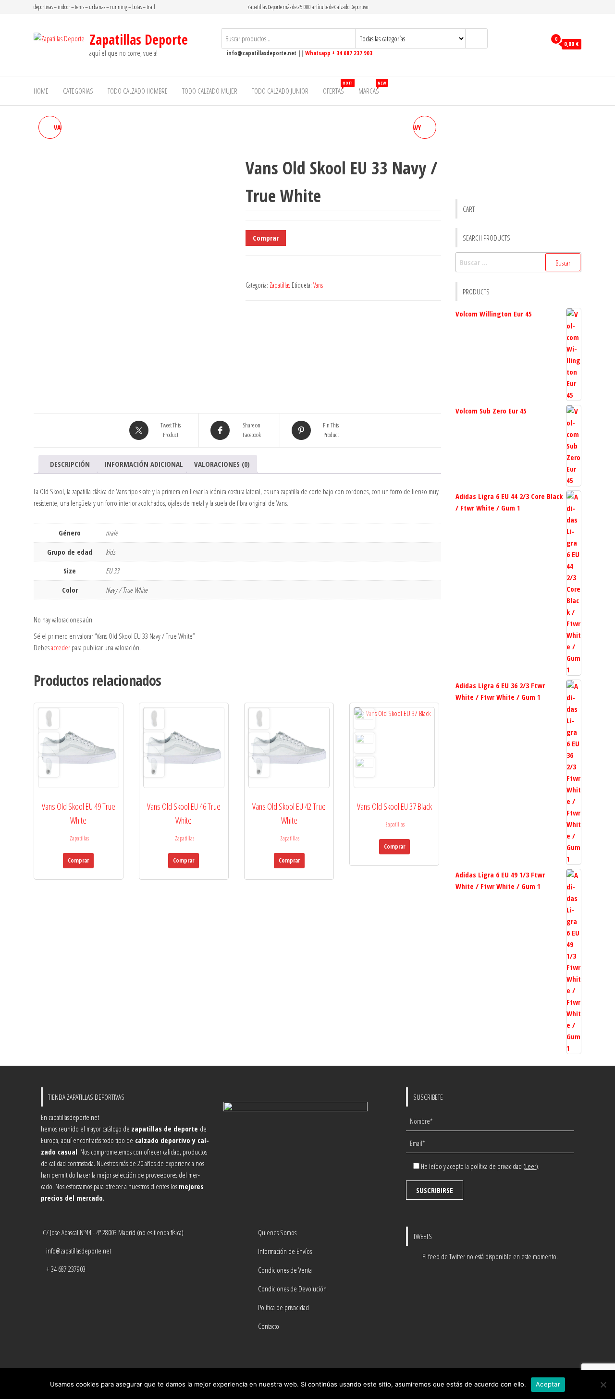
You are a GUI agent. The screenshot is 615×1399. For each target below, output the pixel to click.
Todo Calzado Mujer (209, 91)
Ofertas (337, 88)
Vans (318, 285)
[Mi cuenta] (536, 44)
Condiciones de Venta (285, 1270)
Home (41, 91)
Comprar (266, 238)
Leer (530, 1166)
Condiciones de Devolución (292, 1288)
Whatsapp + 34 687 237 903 (338, 53)
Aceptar (548, 1384)
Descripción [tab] (70, 464)
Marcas (372, 88)
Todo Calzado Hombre (138, 91)
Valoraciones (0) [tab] (222, 464)
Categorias (78, 91)
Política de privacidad (283, 1307)
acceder (60, 647)
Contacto (268, 1326)
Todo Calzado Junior (280, 91)
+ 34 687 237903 (66, 1269)
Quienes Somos (277, 1232)
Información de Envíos (285, 1251)
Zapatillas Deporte (138, 39)
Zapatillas (280, 285)
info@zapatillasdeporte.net (78, 1250)
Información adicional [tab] (144, 464)
